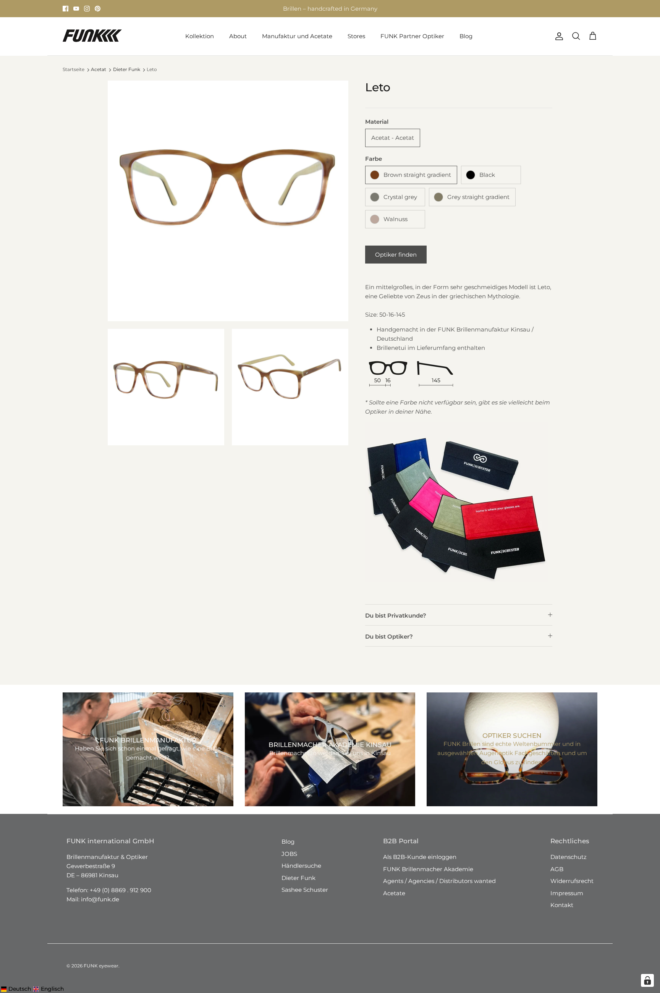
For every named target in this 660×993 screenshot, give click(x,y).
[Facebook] (65, 8)
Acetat (98, 69)
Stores (260, 8)
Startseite (73, 69)
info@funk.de (100, 899)
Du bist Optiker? (389, 636)
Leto (152, 69)
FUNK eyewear (101, 966)
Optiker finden (396, 254)
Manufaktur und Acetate (297, 36)
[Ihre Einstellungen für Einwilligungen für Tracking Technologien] (647, 980)
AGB (556, 869)
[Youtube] (76, 8)
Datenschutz (568, 856)
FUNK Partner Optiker (412, 36)
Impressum (566, 893)
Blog (465, 36)
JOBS (289, 853)
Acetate (394, 893)
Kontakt (561, 905)
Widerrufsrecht (572, 881)
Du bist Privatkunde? (395, 615)
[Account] (558, 36)
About (238, 36)
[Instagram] (87, 8)
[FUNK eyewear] (92, 36)
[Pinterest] (97, 8)
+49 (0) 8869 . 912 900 (120, 890)
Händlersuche (301, 865)
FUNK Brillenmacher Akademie (428, 869)
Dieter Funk (126, 69)
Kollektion (199, 36)
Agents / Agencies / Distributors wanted (439, 881)
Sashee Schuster (304, 889)
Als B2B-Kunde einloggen (419, 856)
